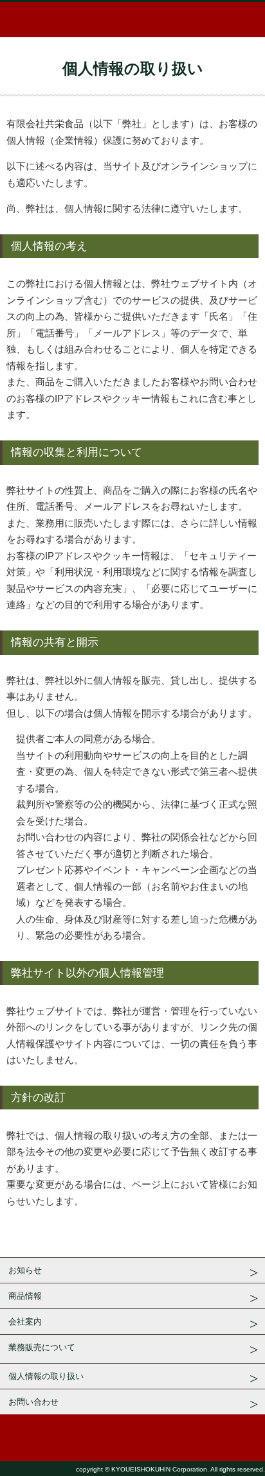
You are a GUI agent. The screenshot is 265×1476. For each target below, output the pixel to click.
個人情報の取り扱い (46, 1376)
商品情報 (25, 1296)
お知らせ (25, 1270)
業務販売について (41, 1347)
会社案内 (25, 1321)
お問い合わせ (33, 1402)
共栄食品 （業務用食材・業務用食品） (132, 19)
